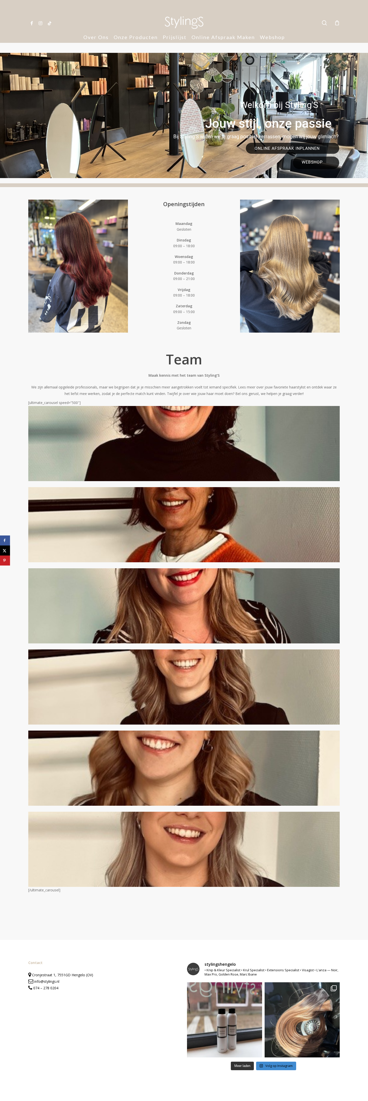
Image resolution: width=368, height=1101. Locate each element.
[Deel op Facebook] (5, 540)
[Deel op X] (5, 550)
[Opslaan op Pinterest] (5, 561)
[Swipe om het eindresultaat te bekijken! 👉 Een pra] (302, 1019)
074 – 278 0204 (45, 988)
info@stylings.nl (46, 981)
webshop (312, 162)
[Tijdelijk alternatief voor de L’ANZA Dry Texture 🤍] (224, 1019)
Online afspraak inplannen (288, 148)
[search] (324, 23)
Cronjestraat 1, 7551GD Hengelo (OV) (62, 975)
